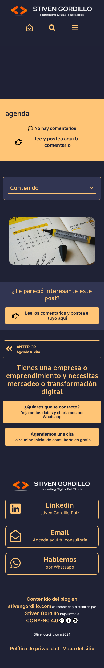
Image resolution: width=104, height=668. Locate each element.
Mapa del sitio (78, 648)
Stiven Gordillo (42, 613)
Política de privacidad (34, 648)
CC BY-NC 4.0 (42, 620)
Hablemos (60, 559)
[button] (92, 188)
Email (60, 532)
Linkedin (60, 505)
